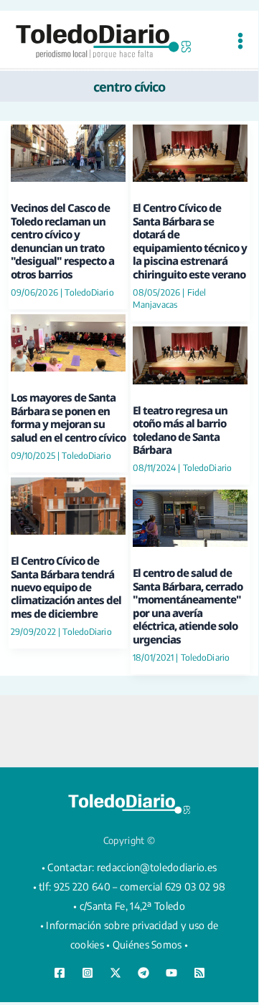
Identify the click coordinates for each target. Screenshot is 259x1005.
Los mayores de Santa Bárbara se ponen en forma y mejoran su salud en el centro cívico (68, 417)
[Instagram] (87, 973)
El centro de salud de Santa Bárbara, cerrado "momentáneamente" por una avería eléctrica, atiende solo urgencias (187, 605)
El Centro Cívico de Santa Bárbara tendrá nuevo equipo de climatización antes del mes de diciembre (66, 587)
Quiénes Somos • (151, 944)
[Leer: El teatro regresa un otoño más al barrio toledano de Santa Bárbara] (190, 353)
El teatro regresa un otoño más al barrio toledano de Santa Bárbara (180, 430)
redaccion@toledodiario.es (157, 867)
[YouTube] (171, 973)
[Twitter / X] (115, 973)
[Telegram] (143, 973)
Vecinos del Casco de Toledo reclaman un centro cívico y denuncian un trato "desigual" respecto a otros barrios (62, 240)
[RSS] (199, 973)
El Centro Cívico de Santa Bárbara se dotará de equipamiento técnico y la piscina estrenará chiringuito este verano (190, 240)
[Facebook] (59, 973)
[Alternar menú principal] (240, 41)
